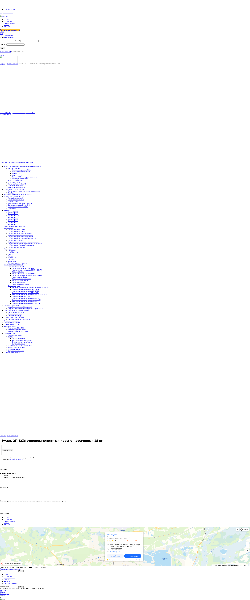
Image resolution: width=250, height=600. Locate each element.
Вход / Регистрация (10, 583)
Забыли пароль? (5, 52)
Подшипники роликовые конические (20, 235)
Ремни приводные (14, 286)
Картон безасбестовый (15, 198)
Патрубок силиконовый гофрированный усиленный (25, 308)
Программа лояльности (10, 30)
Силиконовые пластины (16, 312)
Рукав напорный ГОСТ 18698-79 (23, 268)
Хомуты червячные (18, 344)
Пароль (3, 44)
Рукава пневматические (20, 280)
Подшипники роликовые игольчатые (20, 233)
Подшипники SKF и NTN (16, 229)
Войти (2, 48)
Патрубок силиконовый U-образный (20, 307)
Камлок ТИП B (13, 212)
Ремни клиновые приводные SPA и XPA (25, 289)
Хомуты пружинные (18, 338)
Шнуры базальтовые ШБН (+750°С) (20, 203)
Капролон (11, 256)
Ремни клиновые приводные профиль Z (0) (26, 300)
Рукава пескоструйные (19, 277)
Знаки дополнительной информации (20, 345)
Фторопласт (12, 261)
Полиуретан (12, 251)
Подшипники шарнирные (16, 247)
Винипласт (11, 254)
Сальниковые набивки (15, 186)
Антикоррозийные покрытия (17, 263)
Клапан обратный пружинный (18, 331)
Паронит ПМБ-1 (17, 175)
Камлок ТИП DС (13, 217)
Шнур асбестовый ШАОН (16, 187)
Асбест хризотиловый (15, 180)
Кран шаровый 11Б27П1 (16, 328)
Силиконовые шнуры (15, 315)
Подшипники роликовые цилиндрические (22, 238)
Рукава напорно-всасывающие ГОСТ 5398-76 (27, 275)
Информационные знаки (16, 351)
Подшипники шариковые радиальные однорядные (25, 243)
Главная (2, 64)
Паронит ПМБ (16, 173)
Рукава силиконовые (19, 282)
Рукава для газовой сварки (20, 284)
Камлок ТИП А (13, 222)
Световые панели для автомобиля (19, 319)
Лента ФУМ (12, 258)
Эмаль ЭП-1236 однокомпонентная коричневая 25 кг (17, 113)
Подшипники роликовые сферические (20, 236)
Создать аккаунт (9, 37)
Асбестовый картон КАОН (17, 184)
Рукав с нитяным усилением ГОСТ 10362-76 (27, 270)
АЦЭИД (10, 193)
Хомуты (10, 337)
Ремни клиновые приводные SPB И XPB (25, 291)
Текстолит (11, 259)
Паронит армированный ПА (21, 170)
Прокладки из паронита (20, 179)
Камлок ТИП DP (13, 215)
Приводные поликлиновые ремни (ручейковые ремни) (30, 287)
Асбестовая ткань (14, 182)
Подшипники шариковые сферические (21, 245)
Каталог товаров (12, 64)
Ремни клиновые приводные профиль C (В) (26, 298)
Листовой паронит (14, 168)
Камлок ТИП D (13, 214)
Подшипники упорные (15, 240)
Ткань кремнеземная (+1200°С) (18, 207)
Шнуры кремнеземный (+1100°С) (19, 205)
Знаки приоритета (14, 349)
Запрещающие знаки (15, 335)
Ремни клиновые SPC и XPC (21, 296)
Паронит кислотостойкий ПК (22, 171)
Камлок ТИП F (13, 221)
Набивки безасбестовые (16, 200)
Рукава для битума (18, 272)
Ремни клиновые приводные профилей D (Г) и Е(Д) (29, 294)
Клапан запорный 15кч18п (17, 330)
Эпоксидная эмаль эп (16, 459)
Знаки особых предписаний (17, 347)
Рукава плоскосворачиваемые (21, 279)
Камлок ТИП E (13, 219)
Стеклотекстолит (13, 252)
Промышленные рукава (16, 266)
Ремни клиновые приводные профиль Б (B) (26, 303)
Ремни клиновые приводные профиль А (25, 301)
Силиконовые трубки (15, 314)
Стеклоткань (12, 208)
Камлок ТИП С (13, 224)
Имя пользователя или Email (10, 41)
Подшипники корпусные (16, 231)
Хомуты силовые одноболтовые (22, 342)
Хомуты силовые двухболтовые (22, 340)
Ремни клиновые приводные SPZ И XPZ (25, 293)
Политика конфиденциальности (10, 569)
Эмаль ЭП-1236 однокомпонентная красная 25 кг (16, 163)
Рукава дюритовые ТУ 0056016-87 (23, 273)
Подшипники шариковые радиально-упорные (23, 242)
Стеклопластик (13, 201)
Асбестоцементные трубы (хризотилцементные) (24, 191)
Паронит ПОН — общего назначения (24, 177)
